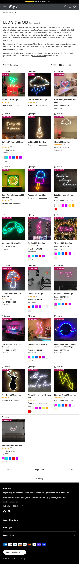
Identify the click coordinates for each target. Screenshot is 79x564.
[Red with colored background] (47, 306)
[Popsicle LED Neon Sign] (39, 180)
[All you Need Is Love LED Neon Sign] (39, 380)
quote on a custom (39, 56)
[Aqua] (6, 157)
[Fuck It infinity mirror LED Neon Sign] (13, 329)
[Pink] (10, 157)
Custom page (54, 44)
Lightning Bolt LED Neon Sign (65, 395)
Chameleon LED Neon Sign (11, 243)
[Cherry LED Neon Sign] (13, 84)
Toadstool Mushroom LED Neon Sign (11, 295)
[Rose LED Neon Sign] (39, 278)
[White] (3, 161)
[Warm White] (59, 205)
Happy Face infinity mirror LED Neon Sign (13, 196)
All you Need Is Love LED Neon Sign (39, 396)
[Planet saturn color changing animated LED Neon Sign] (65, 329)
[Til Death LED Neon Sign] (65, 228)
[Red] (17, 157)
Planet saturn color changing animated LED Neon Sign (65, 345)
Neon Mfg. (10, 559)
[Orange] (73, 205)
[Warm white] (56, 257)
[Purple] (20, 157)
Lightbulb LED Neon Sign (37, 142)
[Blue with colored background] (29, 310)
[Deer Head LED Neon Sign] (13, 380)
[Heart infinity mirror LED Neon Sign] (65, 84)
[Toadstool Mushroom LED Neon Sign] (13, 278)
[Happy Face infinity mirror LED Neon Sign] (13, 180)
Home (5, 12)
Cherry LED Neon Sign (10, 100)
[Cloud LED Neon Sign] (65, 127)
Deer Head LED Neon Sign (11, 395)
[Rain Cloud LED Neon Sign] (39, 84)
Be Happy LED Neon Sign (63, 294)
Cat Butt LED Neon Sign (36, 243)
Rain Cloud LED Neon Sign (37, 100)
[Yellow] (70, 205)
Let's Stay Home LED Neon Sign (64, 196)
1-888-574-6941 (17, 506)
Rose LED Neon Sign (35, 294)
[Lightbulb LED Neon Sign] (39, 127)
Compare (54, 65)
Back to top (39, 479)
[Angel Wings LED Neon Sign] (13, 430)
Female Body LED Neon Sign (38, 344)
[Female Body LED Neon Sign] (39, 329)
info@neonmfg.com (10, 502)
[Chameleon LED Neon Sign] (13, 228)
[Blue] (13, 157)
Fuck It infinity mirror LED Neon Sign (11, 345)
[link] (15, 470)
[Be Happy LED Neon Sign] (65, 278)
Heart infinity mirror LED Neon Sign (65, 101)
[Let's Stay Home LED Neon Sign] (65, 180)
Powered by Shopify (19, 559)
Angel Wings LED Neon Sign (12, 446)
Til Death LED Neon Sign (63, 243)
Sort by (6, 65)
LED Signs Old (12, 12)
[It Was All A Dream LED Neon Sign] (13, 127)
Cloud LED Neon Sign (62, 142)
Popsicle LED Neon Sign (37, 195)
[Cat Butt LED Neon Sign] (39, 228)
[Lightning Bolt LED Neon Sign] (65, 380)
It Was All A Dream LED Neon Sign (12, 143)
